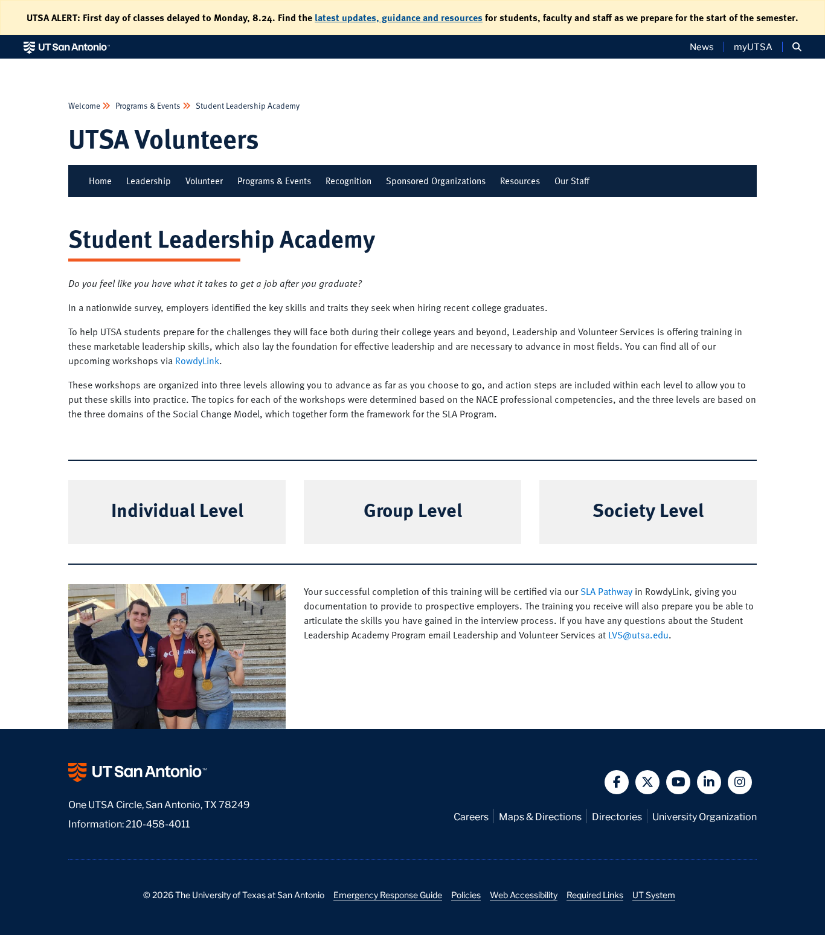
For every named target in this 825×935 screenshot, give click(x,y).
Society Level (648, 509)
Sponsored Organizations (436, 180)
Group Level (413, 509)
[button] (796, 47)
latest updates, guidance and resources (399, 17)
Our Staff (571, 180)
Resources (520, 180)
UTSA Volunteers (163, 138)
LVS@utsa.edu (638, 635)
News (702, 46)
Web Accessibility (523, 894)
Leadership (148, 180)
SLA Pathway (606, 591)
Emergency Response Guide (387, 894)
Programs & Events (148, 105)
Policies (466, 894)
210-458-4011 (158, 823)
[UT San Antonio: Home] (67, 47)
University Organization (704, 816)
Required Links (595, 894)
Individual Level (177, 509)
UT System (653, 894)
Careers (471, 816)
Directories (617, 816)
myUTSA (753, 46)
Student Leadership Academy (247, 105)
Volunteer (204, 180)
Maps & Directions (540, 816)
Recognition (348, 180)
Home (100, 180)
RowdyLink (197, 360)
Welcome (85, 105)
